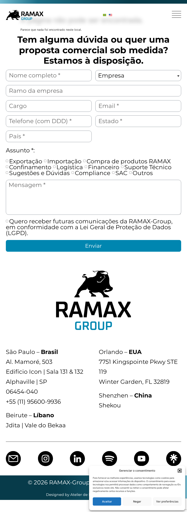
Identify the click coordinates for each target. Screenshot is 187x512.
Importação (64, 161)
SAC (121, 173)
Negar (137, 501)
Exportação (25, 161)
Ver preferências (167, 501)
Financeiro (103, 167)
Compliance (92, 173)
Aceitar (107, 501)
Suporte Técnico (147, 167)
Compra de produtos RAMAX (129, 161)
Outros (143, 173)
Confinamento (30, 167)
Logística (69, 167)
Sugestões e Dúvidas (39, 173)
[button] (180, 470)
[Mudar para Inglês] (110, 15)
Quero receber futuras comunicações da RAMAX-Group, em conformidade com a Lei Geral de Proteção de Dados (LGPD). (89, 227)
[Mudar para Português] (104, 15)
